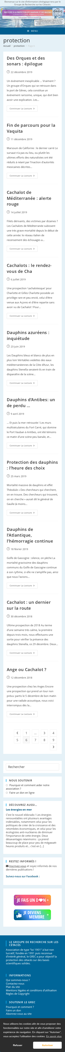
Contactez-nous (15, 983)
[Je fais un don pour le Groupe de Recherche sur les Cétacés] (32, 900)
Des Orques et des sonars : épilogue (26, 61)
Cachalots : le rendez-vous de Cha (29, 268)
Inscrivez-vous (17, 866)
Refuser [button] (17, 1045)
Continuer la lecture (24, 109)
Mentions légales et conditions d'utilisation (31, 990)
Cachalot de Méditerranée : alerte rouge (29, 198)
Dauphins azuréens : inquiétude (28, 335)
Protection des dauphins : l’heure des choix (32, 465)
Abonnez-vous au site (19, 1013)
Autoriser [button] (47, 1045)
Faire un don (13, 1010)
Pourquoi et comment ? (20, 1007)
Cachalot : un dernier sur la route (29, 605)
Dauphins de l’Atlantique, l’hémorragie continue (30, 535)
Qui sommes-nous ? (18, 980)
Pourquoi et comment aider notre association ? (27, 787)
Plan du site (13, 987)
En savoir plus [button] (54, 1036)
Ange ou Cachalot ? (26, 669)
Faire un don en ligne (21, 792)
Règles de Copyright (17, 993)
